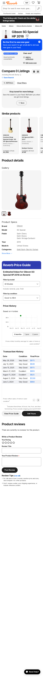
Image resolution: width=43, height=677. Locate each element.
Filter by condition (10, 294)
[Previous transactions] (34, 400)
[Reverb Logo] (11, 3)
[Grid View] (34, 71)
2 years (35, 334)
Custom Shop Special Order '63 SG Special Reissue (10, 139)
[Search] (38, 8)
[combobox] (19, 284)
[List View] (38, 71)
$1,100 (32, 378)
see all (17, 476)
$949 (32, 364)
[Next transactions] (38, 400)
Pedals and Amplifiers (33, 13)
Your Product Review (10, 456)
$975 (32, 360)
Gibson (20, 226)
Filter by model (9, 280)
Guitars (20, 13)
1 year (27, 334)
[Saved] (33, 2)
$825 (32, 375)
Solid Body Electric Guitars (27, 249)
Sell (26, 3)
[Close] (39, 42)
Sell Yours (31, 413)
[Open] (37, 284)
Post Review (10, 470)
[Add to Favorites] (27, 36)
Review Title (6, 446)
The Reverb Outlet (9, 13)
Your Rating (6, 440)
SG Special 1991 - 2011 (28, 138)
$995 (32, 371)
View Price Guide (11, 413)
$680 (32, 382)
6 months (18, 334)
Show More (6, 253)
